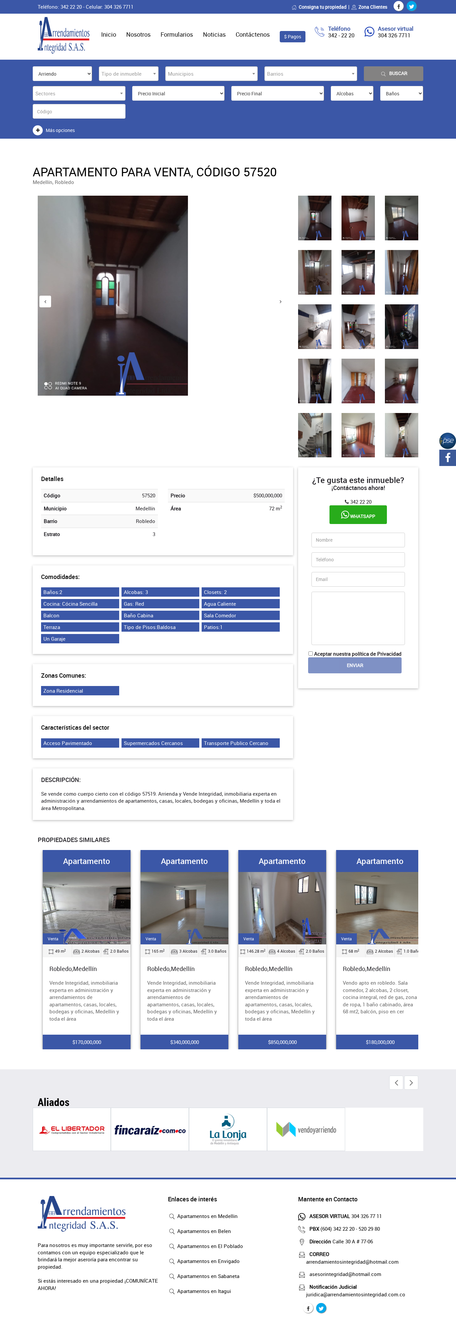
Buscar (398, 73)
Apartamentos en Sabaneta (207, 1276)
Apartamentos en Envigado (208, 1261)
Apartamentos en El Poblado (209, 1246)
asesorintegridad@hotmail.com (345, 1274)
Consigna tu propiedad (323, 7)
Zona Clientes (373, 7)
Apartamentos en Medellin (207, 1216)
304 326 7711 (394, 35)
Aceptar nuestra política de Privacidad (358, 653)
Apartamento (86, 861)
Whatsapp (362, 516)
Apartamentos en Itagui (203, 1291)
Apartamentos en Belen (203, 1231)
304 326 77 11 (345, 1216)
